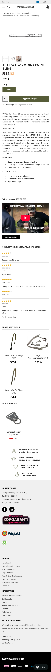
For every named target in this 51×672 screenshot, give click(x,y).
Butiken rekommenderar (12, 595)
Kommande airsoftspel (11, 605)
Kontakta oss (6, 1)
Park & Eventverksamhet (12, 575)
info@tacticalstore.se (10, 502)
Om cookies (6, 615)
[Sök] (9, 7)
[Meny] (3, 7)
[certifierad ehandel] (4, 542)
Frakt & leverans (8, 569)
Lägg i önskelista (11, 237)
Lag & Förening (8, 572)
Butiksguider (7, 598)
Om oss (5, 608)
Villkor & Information (10, 582)
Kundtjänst (6, 562)
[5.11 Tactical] (8, 73)
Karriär (5, 602)
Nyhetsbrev (7, 612)
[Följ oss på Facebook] (4, 509)
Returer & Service (9, 579)
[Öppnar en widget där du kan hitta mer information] (40, 667)
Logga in (5, 585)
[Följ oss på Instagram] (12, 509)
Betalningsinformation (11, 566)
